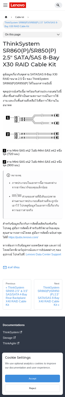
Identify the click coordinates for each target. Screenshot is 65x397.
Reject (32, 388)
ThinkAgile (9, 343)
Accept (32, 378)
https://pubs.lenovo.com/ (23, 237)
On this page (13, 34)
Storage (7, 337)
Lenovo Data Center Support (43, 254)
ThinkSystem (11, 332)
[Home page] (6, 17)
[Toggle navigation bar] (5, 5)
